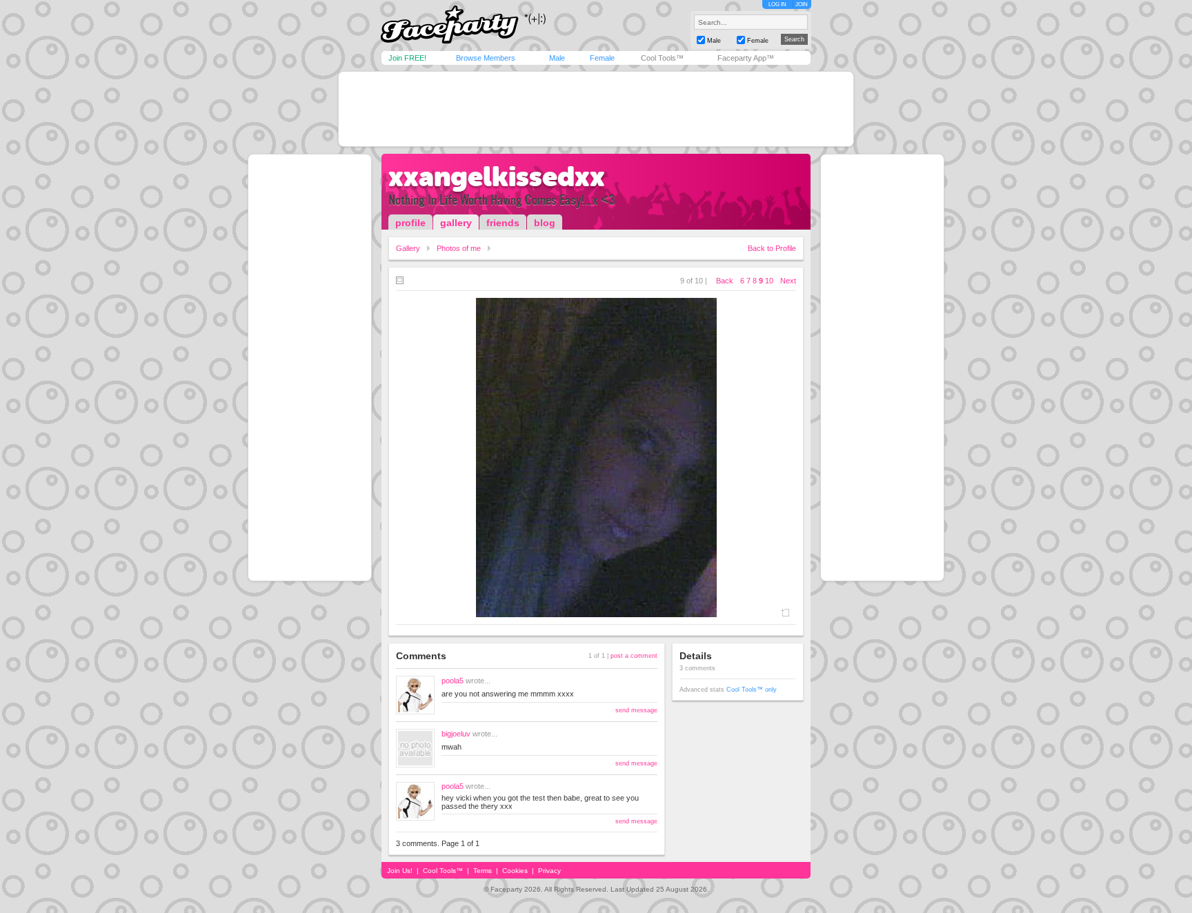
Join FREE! (407, 58)
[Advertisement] (596, 109)
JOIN (801, 4)
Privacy (549, 870)
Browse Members (485, 58)
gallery (456, 222)
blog (544, 222)
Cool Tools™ (662, 58)
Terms (482, 870)
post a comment (633, 655)
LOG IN (777, 4)
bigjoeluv (455, 734)
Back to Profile (772, 248)
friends (502, 222)
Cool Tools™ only (751, 689)
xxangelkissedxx (496, 176)
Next (788, 281)
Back (724, 281)
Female (602, 58)
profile (410, 222)
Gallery (408, 248)
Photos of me (459, 248)
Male (557, 58)
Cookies (515, 870)
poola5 (452, 680)
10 (769, 281)
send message (636, 710)
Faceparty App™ (745, 58)
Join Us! (400, 870)
